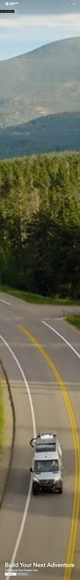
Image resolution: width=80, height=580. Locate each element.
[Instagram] (75, 4)
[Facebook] (73, 4)
